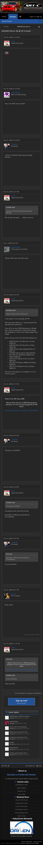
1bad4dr (14, 144)
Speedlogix (15, 93)
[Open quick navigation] (39, 27)
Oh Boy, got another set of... (19, 753)
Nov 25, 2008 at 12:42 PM (12, 140)
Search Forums (7, 21)
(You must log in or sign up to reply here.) (28, 693)
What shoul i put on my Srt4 (18, 732)
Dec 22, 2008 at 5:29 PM (11, 487)
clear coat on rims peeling (18, 727)
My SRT (12, 742)
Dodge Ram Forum (21, 803)
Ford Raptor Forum (21, 809)
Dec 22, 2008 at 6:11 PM (11, 590)
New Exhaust (14, 748)
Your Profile (21, 794)
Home (4, 16)
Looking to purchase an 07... (19, 737)
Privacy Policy (37, 842)
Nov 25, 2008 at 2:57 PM (11, 192)
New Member (14, 721)
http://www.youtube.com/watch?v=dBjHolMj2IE (21, 410)
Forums (13, 17)
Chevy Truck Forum (21, 800)
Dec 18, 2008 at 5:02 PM (11, 295)
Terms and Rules (26, 842)
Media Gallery (21, 788)
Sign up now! (21, 701)
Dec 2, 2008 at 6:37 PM (11, 243)
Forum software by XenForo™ (11, 843)
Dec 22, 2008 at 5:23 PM (11, 435)
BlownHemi (15, 247)
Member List (22, 791)
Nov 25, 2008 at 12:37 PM (12, 89)
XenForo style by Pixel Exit (29, 843)
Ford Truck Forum (21, 806)
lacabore (12, 728)
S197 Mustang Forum (21, 813)
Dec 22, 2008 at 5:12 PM (11, 384)
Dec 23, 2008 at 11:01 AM (12, 644)
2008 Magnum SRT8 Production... (20, 716)
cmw (13, 41)
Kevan (13, 594)
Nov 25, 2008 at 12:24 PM (12, 37)
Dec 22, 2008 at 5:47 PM (11, 538)
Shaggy (12, 723)
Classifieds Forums (21, 785)
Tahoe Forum (21, 816)
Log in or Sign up (35, 16)
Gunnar (12, 718)
